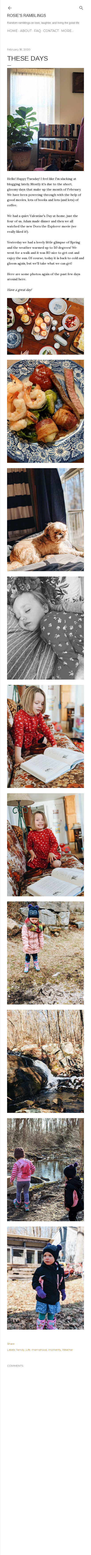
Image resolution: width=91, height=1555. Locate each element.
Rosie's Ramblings (26, 15)
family (20, 1349)
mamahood (39, 1349)
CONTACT (51, 31)
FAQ (37, 31)
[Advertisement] (45, 1513)
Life (28, 1349)
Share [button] (10, 1343)
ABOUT (26, 31)
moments (54, 1349)
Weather (67, 1349)
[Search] (81, 7)
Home (12, 31)
